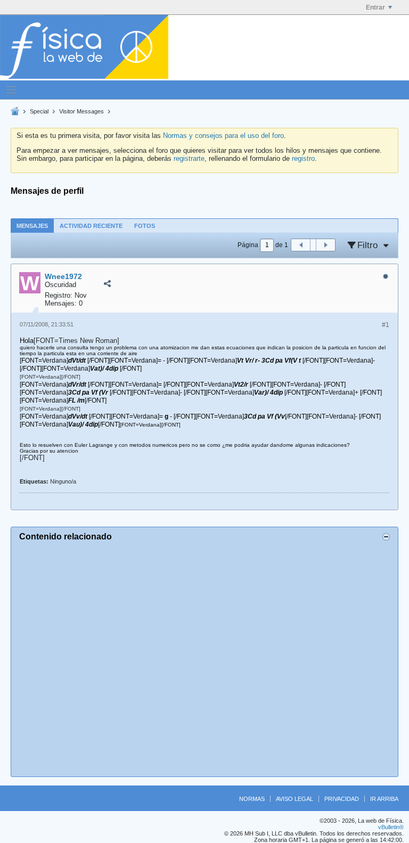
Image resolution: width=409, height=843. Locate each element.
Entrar (375, 7)
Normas (252, 799)
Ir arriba (384, 799)
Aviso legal (294, 799)
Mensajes (32, 226)
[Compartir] (107, 283)
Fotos (144, 226)
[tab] (32, 225)
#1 (385, 325)
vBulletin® (391, 827)
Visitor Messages (81, 111)
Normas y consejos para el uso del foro (223, 136)
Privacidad (341, 799)
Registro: (58, 295)
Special (39, 111)
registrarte (189, 158)
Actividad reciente (91, 226)
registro (303, 158)
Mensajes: (61, 303)
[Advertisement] (204, 657)
